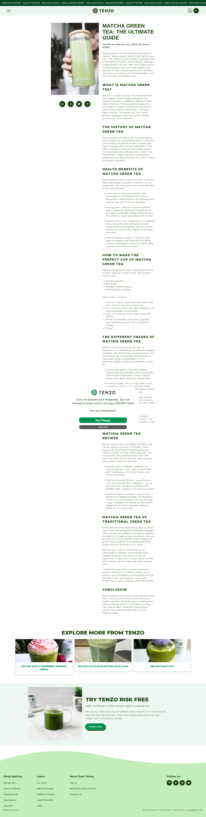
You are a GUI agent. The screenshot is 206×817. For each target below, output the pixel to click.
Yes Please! (103, 420)
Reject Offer (103, 427)
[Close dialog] (136, 389)
